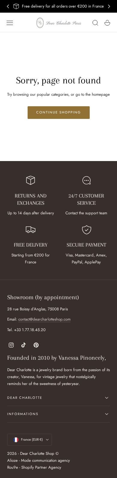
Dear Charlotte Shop (37, 453)
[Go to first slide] (109, 6)
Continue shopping (58, 112)
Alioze (12, 460)
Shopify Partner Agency (41, 467)
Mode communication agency (45, 460)
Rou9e (12, 467)
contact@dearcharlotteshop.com (44, 319)
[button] (9, 22)
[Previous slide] (8, 6)
